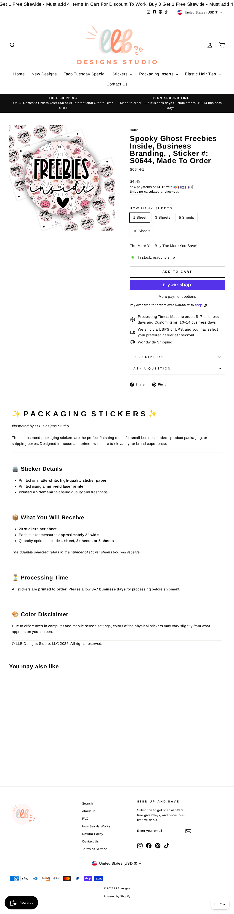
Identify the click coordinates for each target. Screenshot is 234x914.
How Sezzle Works (96, 826)
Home (19, 74)
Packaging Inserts (157, 74)
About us (89, 811)
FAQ (85, 818)
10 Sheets (142, 231)
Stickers (120, 74)
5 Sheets (186, 217)
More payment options (177, 296)
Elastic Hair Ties (201, 74)
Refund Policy (92, 834)
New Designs (44, 74)
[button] (177, 187)
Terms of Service (94, 849)
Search (87, 803)
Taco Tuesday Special (85, 74)
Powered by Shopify (117, 896)
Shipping (136, 191)
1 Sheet (139, 217)
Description (148, 357)
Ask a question (152, 368)
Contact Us (117, 84)
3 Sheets (162, 217)
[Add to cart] (14, 685)
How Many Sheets (151, 208)
